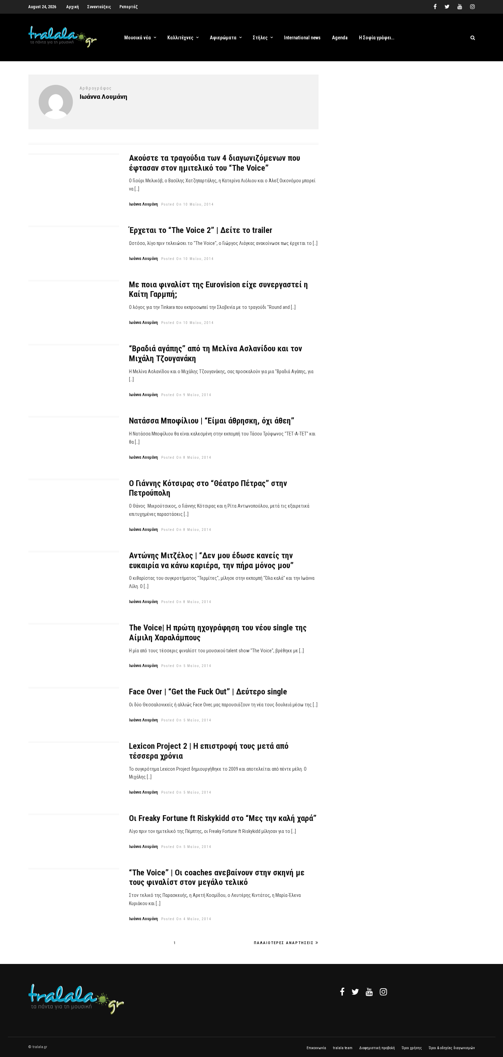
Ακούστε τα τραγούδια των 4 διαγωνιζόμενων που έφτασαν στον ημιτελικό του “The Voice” (214, 163)
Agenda (340, 37)
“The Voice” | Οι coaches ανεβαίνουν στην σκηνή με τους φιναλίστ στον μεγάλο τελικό (217, 877)
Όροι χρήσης (412, 1048)
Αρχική (72, 6)
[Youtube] (459, 7)
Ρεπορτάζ (128, 6)
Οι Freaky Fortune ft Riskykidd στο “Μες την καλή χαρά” (223, 818)
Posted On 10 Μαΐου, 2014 (187, 204)
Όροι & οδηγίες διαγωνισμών (452, 1048)
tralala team (342, 1048)
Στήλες (260, 37)
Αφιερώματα (223, 37)
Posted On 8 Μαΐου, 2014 (186, 457)
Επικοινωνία (316, 1048)
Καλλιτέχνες (180, 37)
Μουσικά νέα (137, 37)
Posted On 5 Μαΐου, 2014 (186, 666)
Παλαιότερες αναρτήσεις (284, 943)
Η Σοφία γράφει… (376, 37)
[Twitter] (355, 991)
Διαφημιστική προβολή (377, 1048)
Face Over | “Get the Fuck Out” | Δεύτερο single (208, 691)
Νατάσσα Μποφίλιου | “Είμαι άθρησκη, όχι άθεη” (211, 421)
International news (302, 37)
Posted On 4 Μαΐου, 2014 (186, 919)
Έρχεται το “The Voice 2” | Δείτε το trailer (200, 230)
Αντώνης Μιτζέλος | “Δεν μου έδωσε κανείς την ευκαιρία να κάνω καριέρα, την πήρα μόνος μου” (211, 560)
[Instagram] (472, 7)
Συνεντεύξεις (99, 6)
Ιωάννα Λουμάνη (143, 204)
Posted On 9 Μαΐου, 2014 (186, 395)
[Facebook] (342, 991)
